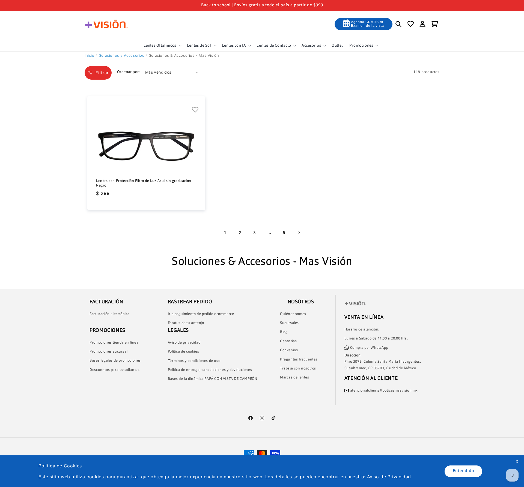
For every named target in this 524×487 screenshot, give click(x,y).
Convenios (289, 350)
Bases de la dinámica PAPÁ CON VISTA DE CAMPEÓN (212, 379)
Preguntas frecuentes (298, 359)
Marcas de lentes (294, 377)
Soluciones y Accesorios (121, 55)
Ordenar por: (128, 72)
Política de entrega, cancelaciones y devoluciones (210, 370)
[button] (162, 45)
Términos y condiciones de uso (194, 361)
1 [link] (225, 232)
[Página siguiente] (299, 232)
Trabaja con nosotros (298, 368)
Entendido (463, 471)
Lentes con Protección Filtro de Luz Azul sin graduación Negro (143, 183)
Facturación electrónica (110, 314)
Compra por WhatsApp (369, 348)
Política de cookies (183, 351)
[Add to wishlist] (195, 110)
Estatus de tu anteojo (186, 323)
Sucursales (289, 323)
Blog (283, 332)
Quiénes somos (293, 314)
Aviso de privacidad (184, 342)
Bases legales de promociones (115, 360)
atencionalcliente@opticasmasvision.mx (384, 390)
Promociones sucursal (108, 351)
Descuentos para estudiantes (114, 370)
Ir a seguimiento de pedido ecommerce (201, 314)
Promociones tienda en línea (114, 342)
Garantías (288, 341)
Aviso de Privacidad (389, 476)
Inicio (89, 55)
